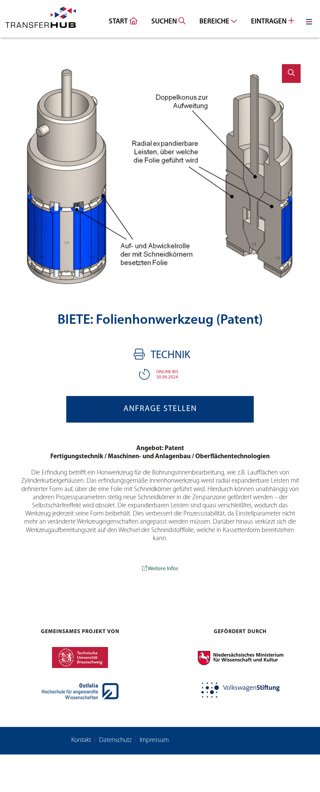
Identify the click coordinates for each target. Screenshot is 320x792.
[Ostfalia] (80, 691)
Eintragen (269, 21)
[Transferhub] (41, 18)
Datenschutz (115, 740)
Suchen (164, 21)
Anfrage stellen (160, 409)
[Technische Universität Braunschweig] (80, 657)
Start (119, 21)
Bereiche (215, 21)
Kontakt (81, 740)
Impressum (154, 740)
